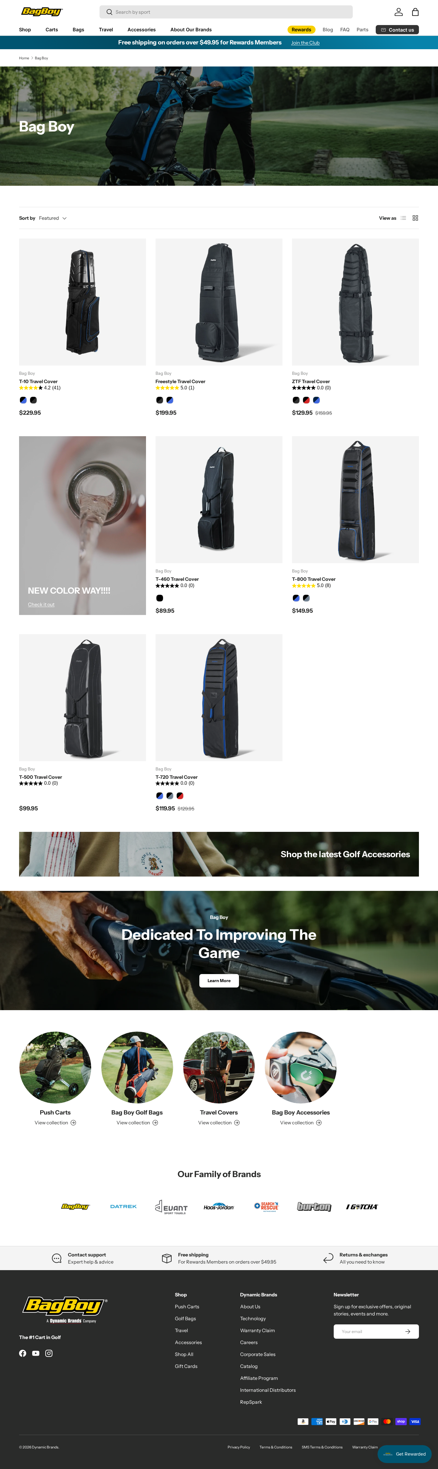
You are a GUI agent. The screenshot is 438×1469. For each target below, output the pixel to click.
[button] (415, 11)
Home (24, 58)
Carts (52, 29)
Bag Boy (41, 58)
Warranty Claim (257, 1330)
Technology (253, 1318)
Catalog (249, 1366)
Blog (328, 29)
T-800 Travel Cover (314, 579)
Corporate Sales (258, 1354)
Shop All (184, 1354)
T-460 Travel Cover (177, 579)
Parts (363, 29)
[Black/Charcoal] (33, 400)
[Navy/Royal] (316, 400)
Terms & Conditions (276, 1447)
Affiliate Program (259, 1378)
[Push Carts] (55, 1067)
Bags (78, 29)
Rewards (301, 29)
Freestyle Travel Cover (180, 381)
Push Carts (55, 1112)
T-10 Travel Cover (38, 381)
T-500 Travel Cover (40, 777)
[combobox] (226, 11)
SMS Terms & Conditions (322, 1447)
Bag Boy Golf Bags (137, 1112)
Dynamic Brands (45, 1447)
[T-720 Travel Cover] (219, 697)
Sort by (27, 218)
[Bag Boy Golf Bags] (137, 1067)
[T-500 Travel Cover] (82, 697)
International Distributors (268, 1390)
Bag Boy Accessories (301, 1112)
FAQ (345, 29)
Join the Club (305, 43)
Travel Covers (219, 1112)
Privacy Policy (239, 1447)
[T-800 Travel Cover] (355, 499)
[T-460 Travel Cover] (219, 499)
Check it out (41, 604)
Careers (249, 1342)
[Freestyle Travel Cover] (219, 302)
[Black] (159, 598)
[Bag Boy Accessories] (301, 1067)
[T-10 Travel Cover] (82, 302)
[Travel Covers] (219, 1067)
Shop (25, 29)
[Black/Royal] (23, 400)
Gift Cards (186, 1366)
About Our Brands (191, 29)
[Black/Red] (306, 400)
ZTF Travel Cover (311, 381)
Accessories (142, 29)
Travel (106, 29)
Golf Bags (185, 1318)
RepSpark (251, 1402)
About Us (250, 1306)
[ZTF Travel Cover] (355, 302)
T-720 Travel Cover (177, 777)
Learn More (219, 980)
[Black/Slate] (306, 598)
